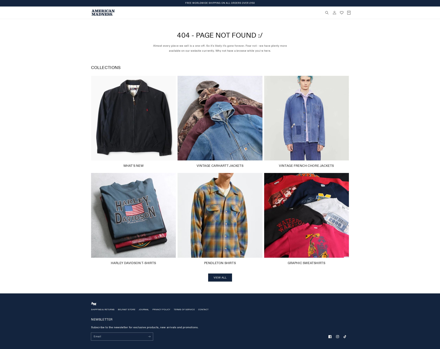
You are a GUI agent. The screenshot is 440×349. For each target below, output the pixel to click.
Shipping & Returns (103, 309)
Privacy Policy (161, 309)
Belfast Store (126, 309)
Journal (144, 309)
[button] (265, 12)
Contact (203, 309)
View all (220, 277)
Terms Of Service (184, 309)
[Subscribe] (149, 336)
